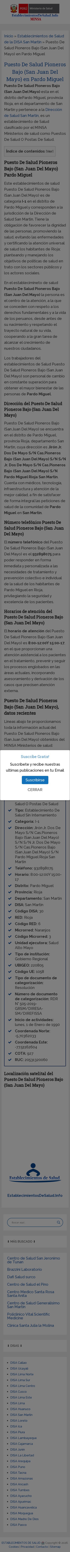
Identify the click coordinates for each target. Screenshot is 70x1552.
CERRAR (35, 789)
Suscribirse (35, 780)
